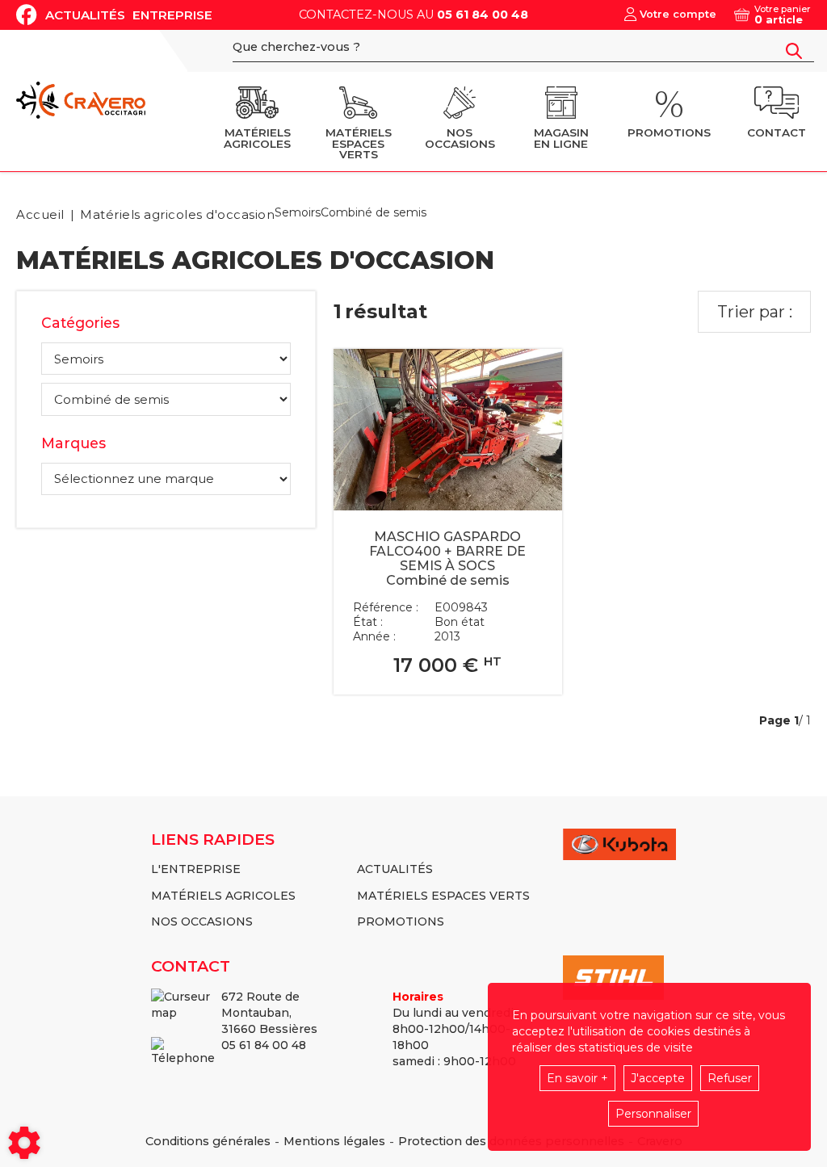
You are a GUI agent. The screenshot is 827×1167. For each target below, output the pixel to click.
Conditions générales (208, 1141)
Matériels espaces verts (443, 895)
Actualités (85, 15)
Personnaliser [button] (653, 1113)
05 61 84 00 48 (482, 14)
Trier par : (754, 311)
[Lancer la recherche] (794, 51)
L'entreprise (196, 869)
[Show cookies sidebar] (24, 1143)
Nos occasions (202, 921)
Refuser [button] (729, 1078)
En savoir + (577, 1078)
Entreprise (172, 15)
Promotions (400, 921)
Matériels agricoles (223, 895)
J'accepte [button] (658, 1078)
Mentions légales (334, 1141)
